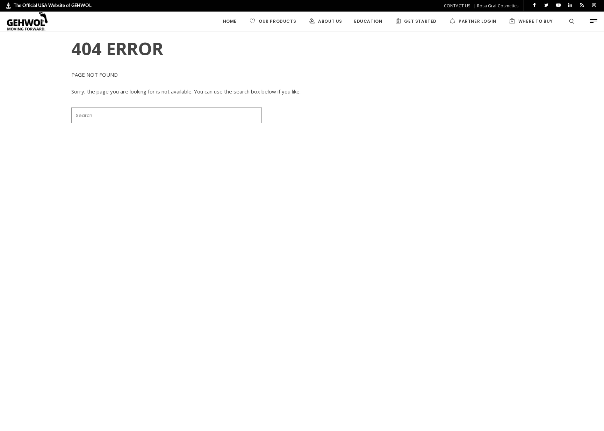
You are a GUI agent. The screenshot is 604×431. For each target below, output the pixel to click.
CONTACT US (457, 6)
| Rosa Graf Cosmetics (496, 6)
